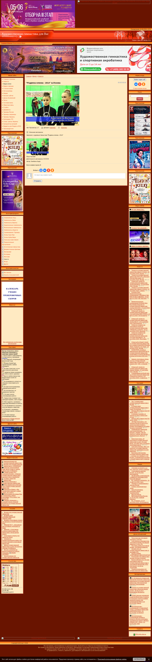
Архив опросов (15, 418)
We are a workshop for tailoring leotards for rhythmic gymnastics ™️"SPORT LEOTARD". (10, 552)
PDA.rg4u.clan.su (140, 634)
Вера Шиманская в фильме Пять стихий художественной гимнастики (11, 486)
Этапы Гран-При (9, 235)
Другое (6, 264)
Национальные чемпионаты (13, 225)
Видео (35, 76)
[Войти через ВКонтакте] (44, 170)
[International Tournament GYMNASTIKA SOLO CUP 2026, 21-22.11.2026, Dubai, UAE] (12, 210)
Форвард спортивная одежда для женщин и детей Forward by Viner (12, 521)
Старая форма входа (140, 88)
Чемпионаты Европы (10, 222)
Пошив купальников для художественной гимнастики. (139, 569)
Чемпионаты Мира (10, 220)
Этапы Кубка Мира (10, 237)
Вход (23, 43)
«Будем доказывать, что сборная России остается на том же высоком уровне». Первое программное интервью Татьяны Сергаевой (140, 425)
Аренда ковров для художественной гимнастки (10, 556)
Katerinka (53, 127)
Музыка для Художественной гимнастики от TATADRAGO (13, 465)
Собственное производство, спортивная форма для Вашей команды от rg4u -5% (139, 542)
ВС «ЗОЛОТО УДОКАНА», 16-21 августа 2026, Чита (140, 481)
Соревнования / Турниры (12, 232)
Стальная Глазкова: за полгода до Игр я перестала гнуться (138, 415)
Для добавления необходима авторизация (12, 342)
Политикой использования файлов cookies (112, 659)
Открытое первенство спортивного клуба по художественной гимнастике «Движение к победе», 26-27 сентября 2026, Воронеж (139, 328)
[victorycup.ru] (140, 134)
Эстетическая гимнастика (12, 247)
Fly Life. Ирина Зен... (138, 209)
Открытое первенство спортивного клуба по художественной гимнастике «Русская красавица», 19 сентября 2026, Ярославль (138, 336)
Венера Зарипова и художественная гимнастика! (11, 482)
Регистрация (17, 43)
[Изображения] (37, 146)
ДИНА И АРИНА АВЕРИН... (140, 246)
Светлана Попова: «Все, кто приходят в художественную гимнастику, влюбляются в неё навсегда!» (139, 449)
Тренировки (7, 252)
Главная (4, 43)
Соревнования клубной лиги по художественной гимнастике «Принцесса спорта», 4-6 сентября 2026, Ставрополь (139, 375)
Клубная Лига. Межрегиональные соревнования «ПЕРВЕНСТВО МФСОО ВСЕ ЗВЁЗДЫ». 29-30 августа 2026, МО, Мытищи (139, 295)
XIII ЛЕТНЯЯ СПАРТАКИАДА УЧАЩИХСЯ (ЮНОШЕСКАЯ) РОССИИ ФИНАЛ (139, 477)
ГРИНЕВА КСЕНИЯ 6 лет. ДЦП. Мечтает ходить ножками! (139, 468)
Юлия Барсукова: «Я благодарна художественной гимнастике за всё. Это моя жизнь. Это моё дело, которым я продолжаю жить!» (140, 442)
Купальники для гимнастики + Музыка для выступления (140, 557)
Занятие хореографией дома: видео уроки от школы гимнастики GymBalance (11, 469)
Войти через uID (139, 79)
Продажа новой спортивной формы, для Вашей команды (139, 546)
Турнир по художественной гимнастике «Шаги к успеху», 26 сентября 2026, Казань (139, 272)
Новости (6, 259)
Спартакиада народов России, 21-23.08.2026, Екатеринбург (138, 472)
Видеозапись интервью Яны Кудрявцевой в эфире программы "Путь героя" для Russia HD (12, 496)
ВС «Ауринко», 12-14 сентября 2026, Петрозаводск (139, 501)
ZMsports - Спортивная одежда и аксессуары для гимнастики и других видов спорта (10, 532)
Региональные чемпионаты (12, 227)
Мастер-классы (136, 494)
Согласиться (139, 659)
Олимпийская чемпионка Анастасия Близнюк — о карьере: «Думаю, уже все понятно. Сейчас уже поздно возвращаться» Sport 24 (139, 433)
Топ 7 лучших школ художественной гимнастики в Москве (139, 403)
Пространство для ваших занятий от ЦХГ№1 (138, 538)
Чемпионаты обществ (11, 230)
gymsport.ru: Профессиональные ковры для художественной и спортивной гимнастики (12, 541)
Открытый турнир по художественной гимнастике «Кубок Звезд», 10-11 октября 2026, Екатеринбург (139, 321)
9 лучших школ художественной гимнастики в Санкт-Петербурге (139, 407)
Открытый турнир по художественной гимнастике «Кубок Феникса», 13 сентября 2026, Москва (139, 284)
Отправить (37, 181)
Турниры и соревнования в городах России (139, 484)
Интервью (7, 254)
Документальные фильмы (12, 249)
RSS (149, 40)
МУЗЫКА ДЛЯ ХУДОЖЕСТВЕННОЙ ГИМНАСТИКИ (8, 517)
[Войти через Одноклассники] (52, 170)
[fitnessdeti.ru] (114, 72)
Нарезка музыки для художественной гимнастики (13, 462)
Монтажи (7, 257)
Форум (10, 43)
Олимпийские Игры (10, 218)
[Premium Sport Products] (38, 639)
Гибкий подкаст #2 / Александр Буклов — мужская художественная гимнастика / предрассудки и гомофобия (11, 475)
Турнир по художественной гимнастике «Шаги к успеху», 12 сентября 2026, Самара (139, 289)
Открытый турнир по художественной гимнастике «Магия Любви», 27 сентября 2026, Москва (139, 369)
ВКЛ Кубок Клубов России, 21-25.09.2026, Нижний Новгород (139, 497)
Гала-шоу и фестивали (11, 240)
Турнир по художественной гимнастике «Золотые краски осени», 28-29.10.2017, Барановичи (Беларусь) (139, 590)
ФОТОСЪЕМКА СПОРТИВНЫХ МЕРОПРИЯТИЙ (140, 554)
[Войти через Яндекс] (48, 170)
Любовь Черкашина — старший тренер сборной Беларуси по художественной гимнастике (11, 503)
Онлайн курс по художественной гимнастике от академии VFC (139, 550)
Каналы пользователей (11, 275)
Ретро (6, 261)
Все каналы (7, 272)
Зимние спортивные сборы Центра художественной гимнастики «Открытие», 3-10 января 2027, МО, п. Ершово (139, 361)
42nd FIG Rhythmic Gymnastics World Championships (136, 491)
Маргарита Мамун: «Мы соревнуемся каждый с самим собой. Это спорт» (11, 491)
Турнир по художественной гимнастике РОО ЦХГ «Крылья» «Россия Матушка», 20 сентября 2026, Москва (140, 277)
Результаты (5, 418)
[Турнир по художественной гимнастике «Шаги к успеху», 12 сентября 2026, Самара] (12, 164)
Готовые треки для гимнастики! (10, 479)
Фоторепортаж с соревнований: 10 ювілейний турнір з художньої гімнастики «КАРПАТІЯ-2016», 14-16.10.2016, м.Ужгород (139, 609)
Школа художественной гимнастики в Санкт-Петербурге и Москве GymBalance (12, 546)
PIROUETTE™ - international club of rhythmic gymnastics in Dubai (11, 526)
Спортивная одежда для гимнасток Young (10, 536)
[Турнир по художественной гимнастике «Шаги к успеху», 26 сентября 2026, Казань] (140, 202)
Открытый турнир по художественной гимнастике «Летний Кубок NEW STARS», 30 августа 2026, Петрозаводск (140, 313)
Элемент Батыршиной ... (139, 228)
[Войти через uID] (41, 170)
